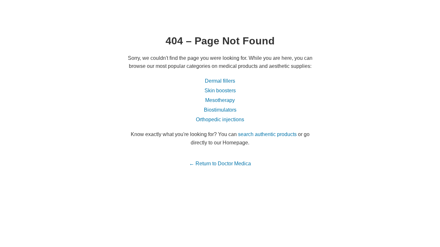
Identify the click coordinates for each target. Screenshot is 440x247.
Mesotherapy (220, 100)
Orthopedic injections (220, 119)
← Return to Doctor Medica (220, 163)
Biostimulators (220, 110)
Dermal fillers (220, 81)
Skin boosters (220, 90)
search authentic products (267, 134)
